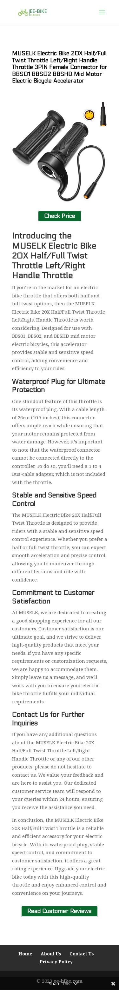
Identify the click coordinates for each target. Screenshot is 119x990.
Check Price (59, 216)
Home (25, 954)
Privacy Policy (56, 962)
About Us (51, 954)
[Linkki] (32, 12)
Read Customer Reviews (59, 911)
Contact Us (81, 954)
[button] (102, 16)
